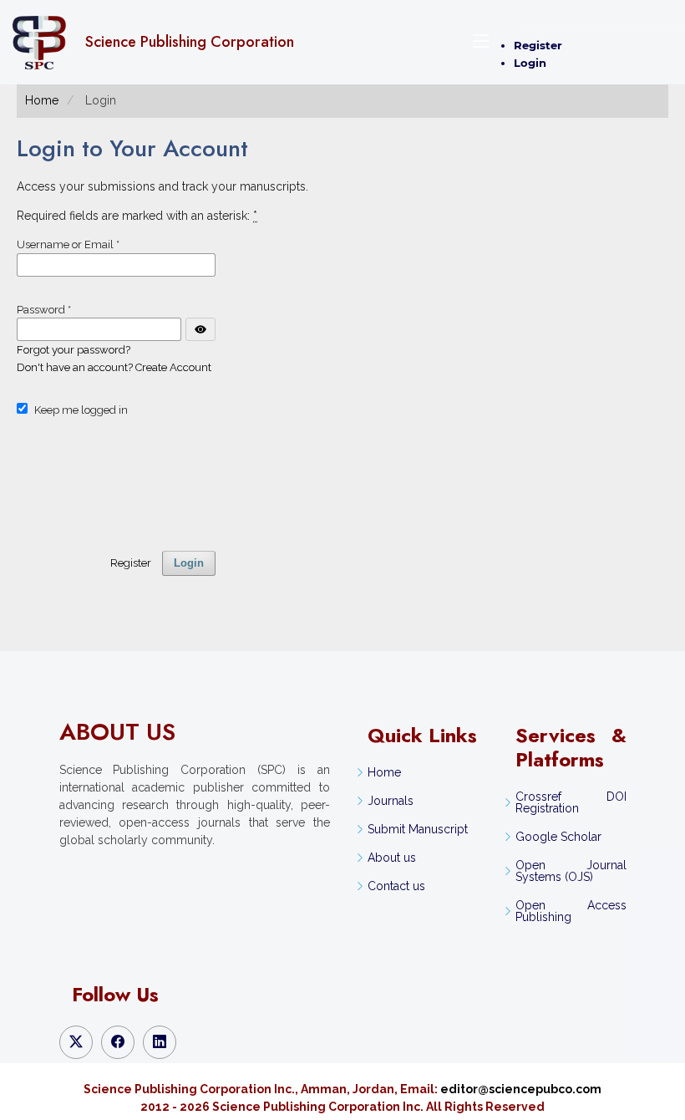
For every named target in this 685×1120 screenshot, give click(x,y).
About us (392, 857)
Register (538, 45)
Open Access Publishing (570, 911)
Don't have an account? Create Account (114, 367)
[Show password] (200, 329)
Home (41, 100)
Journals (391, 801)
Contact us (396, 886)
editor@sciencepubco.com (520, 1089)
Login (530, 62)
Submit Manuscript (418, 829)
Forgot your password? (73, 350)
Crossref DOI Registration (570, 802)
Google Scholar (558, 837)
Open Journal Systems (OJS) (570, 871)
